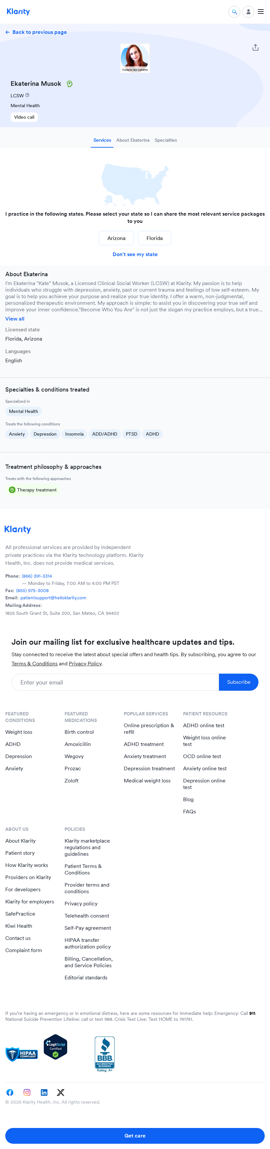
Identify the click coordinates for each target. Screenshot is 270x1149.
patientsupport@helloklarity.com (53, 597)
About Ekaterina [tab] (132, 140)
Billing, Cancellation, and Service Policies (89, 962)
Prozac (73, 768)
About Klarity (20, 841)
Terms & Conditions (35, 663)
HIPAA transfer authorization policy (88, 943)
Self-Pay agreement (88, 928)
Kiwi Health (18, 926)
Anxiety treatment (145, 756)
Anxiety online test (205, 768)
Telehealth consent (87, 916)
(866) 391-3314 (37, 576)
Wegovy (74, 756)
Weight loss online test (204, 740)
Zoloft (71, 781)
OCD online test (202, 756)
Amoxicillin (78, 744)
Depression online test (204, 784)
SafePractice (20, 914)
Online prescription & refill (149, 728)
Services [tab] (102, 140)
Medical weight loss (147, 781)
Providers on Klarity (28, 877)
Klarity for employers (29, 901)
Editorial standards (86, 977)
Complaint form (23, 950)
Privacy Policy (85, 663)
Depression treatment (149, 768)
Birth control (79, 732)
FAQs (189, 811)
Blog (188, 799)
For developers (22, 889)
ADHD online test (203, 725)
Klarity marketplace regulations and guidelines (87, 847)
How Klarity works (26, 865)
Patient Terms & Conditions (83, 869)
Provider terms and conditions (87, 888)
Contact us (18, 938)
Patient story (20, 853)
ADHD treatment (144, 744)
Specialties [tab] (166, 140)
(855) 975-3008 (32, 590)
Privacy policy (81, 903)
